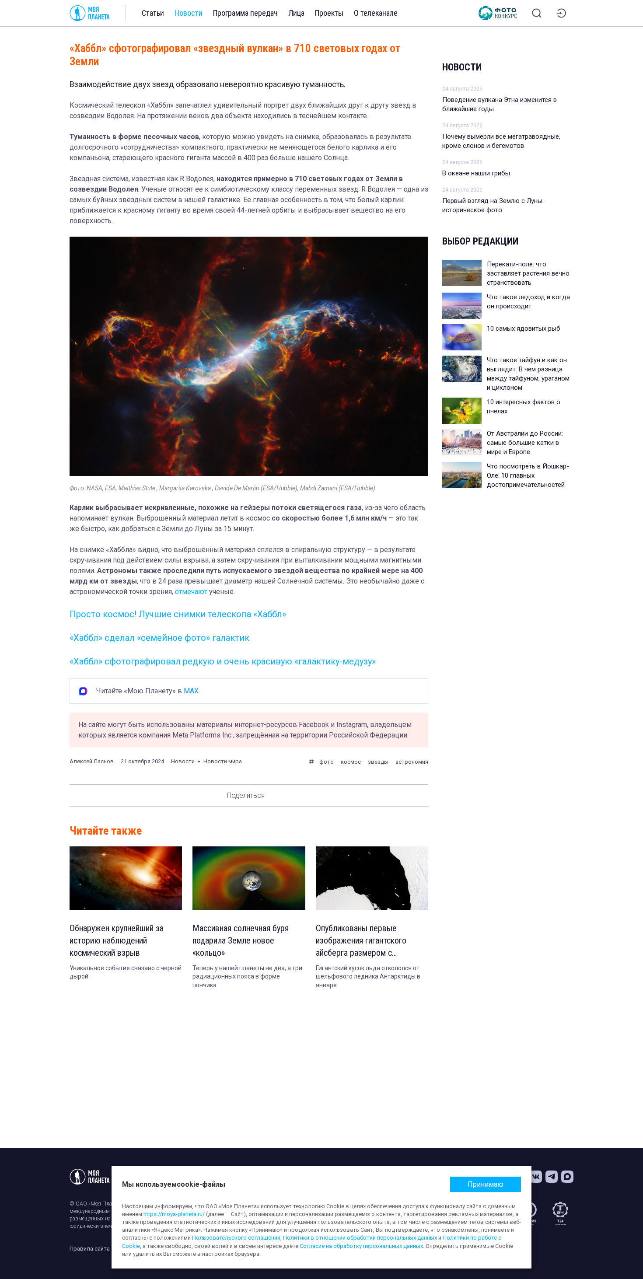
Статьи (153, 12)
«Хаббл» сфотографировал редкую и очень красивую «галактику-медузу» (223, 661)
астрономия (411, 762)
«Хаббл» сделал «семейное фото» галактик (159, 638)
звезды (378, 762)
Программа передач (245, 12)
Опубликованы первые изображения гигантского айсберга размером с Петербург (361, 941)
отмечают (191, 591)
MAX (191, 691)
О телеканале (376, 12)
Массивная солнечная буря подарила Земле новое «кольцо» (240, 940)
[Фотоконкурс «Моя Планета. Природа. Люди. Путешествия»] (497, 13)
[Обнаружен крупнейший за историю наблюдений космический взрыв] (126, 878)
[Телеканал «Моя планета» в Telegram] (551, 1177)
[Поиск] (536, 13)
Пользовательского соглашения (236, 1237)
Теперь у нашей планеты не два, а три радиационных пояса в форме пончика (247, 976)
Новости (189, 12)
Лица (296, 12)
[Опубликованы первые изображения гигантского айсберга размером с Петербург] (372, 878)
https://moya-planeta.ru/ (174, 1214)
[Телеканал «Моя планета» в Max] (567, 1177)
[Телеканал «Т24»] (560, 1213)
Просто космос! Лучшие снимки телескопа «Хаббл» (178, 614)
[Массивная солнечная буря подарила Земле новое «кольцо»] (248, 878)
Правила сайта (90, 1248)
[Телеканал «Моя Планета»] (90, 13)
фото (326, 762)
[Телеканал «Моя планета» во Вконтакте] (536, 1177)
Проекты (329, 12)
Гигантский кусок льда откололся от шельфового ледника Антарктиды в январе (368, 976)
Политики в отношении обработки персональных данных (360, 1237)
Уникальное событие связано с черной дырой (126, 972)
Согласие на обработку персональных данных (361, 1246)
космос (351, 762)
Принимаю (485, 1184)
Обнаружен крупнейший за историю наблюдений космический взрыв (117, 940)
